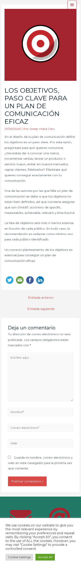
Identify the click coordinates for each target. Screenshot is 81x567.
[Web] (40, 444)
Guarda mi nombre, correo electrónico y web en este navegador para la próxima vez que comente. (40, 463)
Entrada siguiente (41, 309)
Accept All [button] (45, 557)
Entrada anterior (41, 298)
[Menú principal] (72, 4)
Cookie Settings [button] (19, 557)
